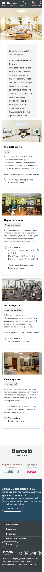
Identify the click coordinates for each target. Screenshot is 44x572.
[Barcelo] (32, 465)
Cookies (27, 561)
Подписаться (12, 509)
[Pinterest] (40, 553)
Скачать (10, 544)
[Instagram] (26, 553)
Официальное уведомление (15, 558)
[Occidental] (12, 472)
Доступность (30, 564)
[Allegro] (32, 472)
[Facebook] (21, 553)
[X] (31, 553)
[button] (3, 4)
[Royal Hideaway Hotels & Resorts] (12, 465)
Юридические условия (12, 564)
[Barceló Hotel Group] (12, 4)
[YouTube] (35, 553)
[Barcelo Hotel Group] (7, 553)
